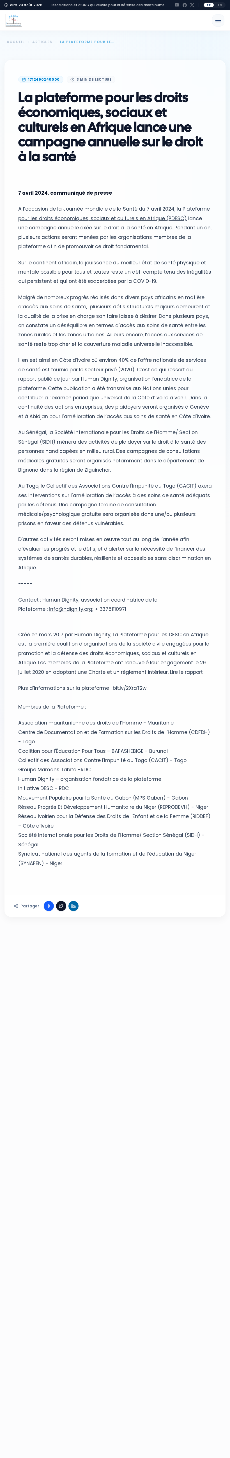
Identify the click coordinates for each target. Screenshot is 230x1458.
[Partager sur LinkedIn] (73, 906)
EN (220, 5)
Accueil (15, 42)
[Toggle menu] (218, 20)
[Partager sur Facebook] (49, 906)
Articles (42, 42)
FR (209, 5)
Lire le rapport (186, 672)
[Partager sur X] (61, 906)
